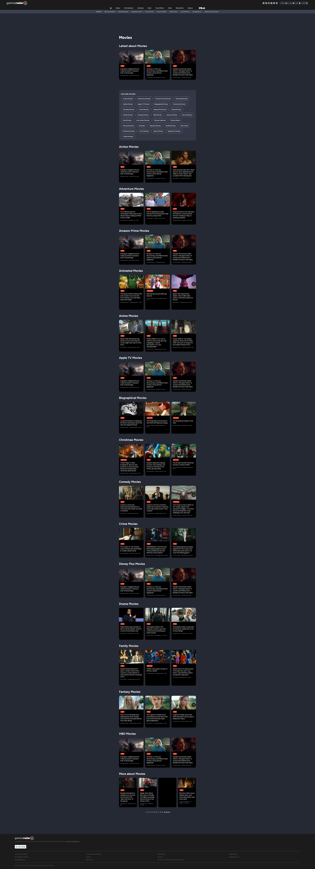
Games (118, 8)
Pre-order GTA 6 (149, 11)
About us (160, 857)
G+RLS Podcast (173, 11)
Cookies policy (233, 854)
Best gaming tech (197, 11)
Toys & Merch (159, 8)
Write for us (89, 859)
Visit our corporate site (72, 841)
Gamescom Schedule (110, 11)
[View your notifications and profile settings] (299, 3)
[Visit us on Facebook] (271, 3)
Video (170, 8)
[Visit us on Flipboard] (266, 3)
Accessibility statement (22, 857)
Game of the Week (161, 11)
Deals (149, 8)
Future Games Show (123, 11)
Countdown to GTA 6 (137, 11)
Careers (88, 857)
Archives (167, 812)
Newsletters (180, 8)
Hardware (140, 8)
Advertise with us (234, 857)
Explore (190, 8)
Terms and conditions (21, 854)
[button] (304, 3)
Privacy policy (161, 854)
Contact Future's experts (93, 854)
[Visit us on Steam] (277, 3)
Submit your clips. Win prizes (212, 11)
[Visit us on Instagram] (274, 3)
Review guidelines (20, 859)
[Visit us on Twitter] (264, 3)
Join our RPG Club (185, 11)
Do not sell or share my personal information (171, 859)
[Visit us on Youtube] (269, 3)
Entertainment (128, 8)
